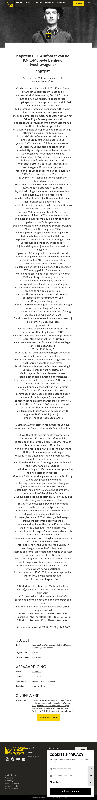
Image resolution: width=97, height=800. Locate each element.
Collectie (49, 2)
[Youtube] (18, 759)
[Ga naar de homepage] (9, 4)
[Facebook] (13, 759)
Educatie (38, 2)
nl (89, 2)
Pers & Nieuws (33, 757)
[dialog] (70, 773)
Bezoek (19, 2)
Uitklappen (48, 36)
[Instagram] (7, 759)
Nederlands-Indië (65, 711)
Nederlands (51, 711)
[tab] (91, 769)
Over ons (30, 752)
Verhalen (61, 2)
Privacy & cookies (60, 797)
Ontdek (28, 2)
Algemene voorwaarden (39, 797)
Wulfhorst (67, 703)
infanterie (42, 703)
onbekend (36, 672)
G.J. (34, 706)
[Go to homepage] (13, 752)
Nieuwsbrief (53, 748)
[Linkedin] (24, 759)
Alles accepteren (70, 791)
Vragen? (30, 748)
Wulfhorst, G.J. (38, 711)
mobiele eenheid (55, 703)
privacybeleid (55, 762)
